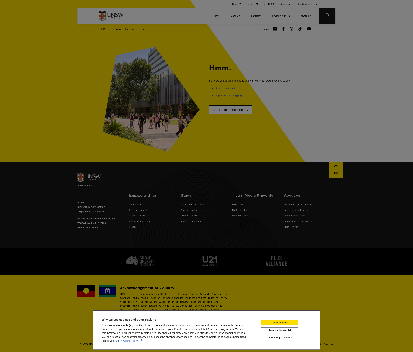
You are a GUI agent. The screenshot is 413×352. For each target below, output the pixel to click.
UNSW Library (291, 226)
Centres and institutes (298, 221)
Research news (240, 215)
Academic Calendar (192, 221)
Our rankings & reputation (300, 204)
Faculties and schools (297, 209)
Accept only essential (280, 330)
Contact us (135, 204)
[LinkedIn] (275, 28)
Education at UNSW (140, 221)
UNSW (102, 28)
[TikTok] (300, 28)
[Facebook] (283, 28)
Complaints (330, 344)
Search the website (226, 88)
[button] (230, 109)
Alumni (133, 226)
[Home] (111, 16)
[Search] (327, 16)
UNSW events (239, 209)
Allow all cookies (279, 322)
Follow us (85, 344)
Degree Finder (189, 209)
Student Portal (190, 215)
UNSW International (192, 204)
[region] (206, 330)
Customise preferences (280, 337)
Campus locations (294, 215)
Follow (266, 28)
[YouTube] (308, 28)
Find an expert (138, 209)
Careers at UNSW (138, 215)
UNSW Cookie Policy (129, 340)
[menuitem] (215, 16)
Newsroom (237, 204)
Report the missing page (229, 95)
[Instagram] (292, 28)
